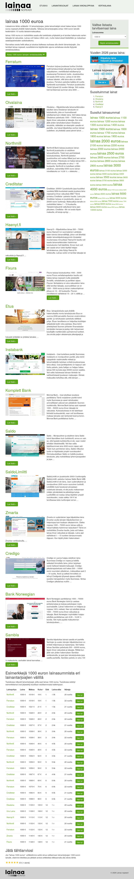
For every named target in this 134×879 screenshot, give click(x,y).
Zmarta (11, 512)
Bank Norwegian (20, 594)
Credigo (12, 553)
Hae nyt (79, 695)
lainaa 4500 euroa (102, 193)
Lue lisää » (11, 94)
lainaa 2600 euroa (100, 157)
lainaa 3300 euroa (104, 173)
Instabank (14, 349)
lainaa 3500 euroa (106, 177)
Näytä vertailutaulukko (109, 43)
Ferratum (13, 61)
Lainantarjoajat (60, 5)
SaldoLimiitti (16, 471)
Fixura (10, 268)
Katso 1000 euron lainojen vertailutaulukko (25, 54)
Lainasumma (98, 32)
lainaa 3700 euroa (104, 180)
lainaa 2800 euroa (107, 161)
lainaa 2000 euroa (105, 140)
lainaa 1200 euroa (107, 121)
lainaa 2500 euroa (110, 153)
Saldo (10, 431)
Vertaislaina (104, 5)
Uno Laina (11, 811)
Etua (9, 306)
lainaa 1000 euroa (101, 117)
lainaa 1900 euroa (114, 136)
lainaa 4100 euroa (113, 190)
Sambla (12, 634)
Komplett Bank (18, 390)
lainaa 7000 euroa (110, 200)
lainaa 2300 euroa (100, 149)
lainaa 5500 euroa (103, 198)
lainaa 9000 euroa (98, 206)
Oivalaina (13, 102)
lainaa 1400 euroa (114, 125)
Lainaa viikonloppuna (83, 5)
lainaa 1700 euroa (107, 132)
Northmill (13, 143)
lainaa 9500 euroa (113, 207)
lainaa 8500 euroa (117, 204)
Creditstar (14, 184)
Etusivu (44, 5)
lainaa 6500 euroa (95, 201)
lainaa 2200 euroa (114, 145)
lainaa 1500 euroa (101, 129)
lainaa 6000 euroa (118, 197)
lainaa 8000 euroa (102, 203)
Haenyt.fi (13, 224)
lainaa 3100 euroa (107, 170)
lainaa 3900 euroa (104, 184)
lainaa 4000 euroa (106, 186)
